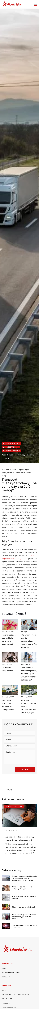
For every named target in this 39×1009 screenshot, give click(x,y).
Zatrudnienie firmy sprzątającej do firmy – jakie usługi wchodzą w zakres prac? (29, 673)
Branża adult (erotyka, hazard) (15, 995)
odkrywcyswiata (12, 443)
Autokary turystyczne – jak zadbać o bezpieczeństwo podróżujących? (28, 706)
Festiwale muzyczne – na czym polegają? (24, 926)
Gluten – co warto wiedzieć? (23, 907)
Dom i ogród (7, 999)
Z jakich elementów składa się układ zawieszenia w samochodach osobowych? (24, 878)
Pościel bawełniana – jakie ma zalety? (24, 897)
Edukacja (6, 1003)
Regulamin (6, 977)
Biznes (4, 990)
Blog (4, 969)
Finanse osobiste (9, 1007)
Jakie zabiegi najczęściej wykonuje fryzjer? (22, 888)
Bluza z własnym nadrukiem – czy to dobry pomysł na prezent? (24, 916)
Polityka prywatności (11, 973)
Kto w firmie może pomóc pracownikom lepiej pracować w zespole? (29, 641)
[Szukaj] (4, 789)
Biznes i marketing (11, 451)
